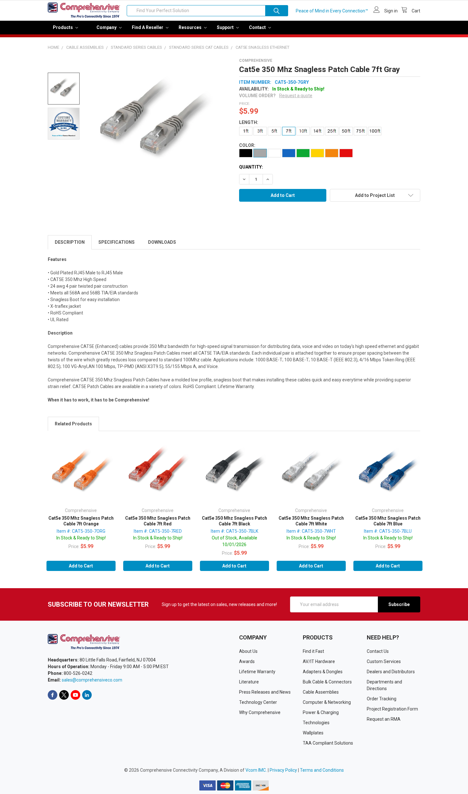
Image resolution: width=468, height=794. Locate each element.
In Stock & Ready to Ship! (81, 537)
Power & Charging (321, 712)
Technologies (316, 722)
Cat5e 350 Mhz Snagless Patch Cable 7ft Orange (81, 521)
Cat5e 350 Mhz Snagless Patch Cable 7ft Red (157, 521)
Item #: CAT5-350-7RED (158, 531)
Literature (249, 681)
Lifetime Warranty (257, 671)
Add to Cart (81, 565)
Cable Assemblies (321, 692)
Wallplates (313, 732)
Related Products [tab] (73, 423)
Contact (258, 27)
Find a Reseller (148, 27)
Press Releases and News (265, 692)
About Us (248, 651)
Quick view (81, 473)
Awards (247, 661)
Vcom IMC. (256, 770)
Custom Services (384, 661)
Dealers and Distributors (391, 671)
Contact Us (378, 651)
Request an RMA (384, 719)
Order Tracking (381, 698)
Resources (190, 27)
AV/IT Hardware (319, 661)
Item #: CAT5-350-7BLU (388, 531)
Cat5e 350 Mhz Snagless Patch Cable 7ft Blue (388, 521)
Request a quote (295, 95)
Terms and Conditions (322, 770)
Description (70, 242)
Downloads (162, 242)
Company (106, 27)
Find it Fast (313, 651)
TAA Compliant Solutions (328, 743)
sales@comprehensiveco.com (92, 679)
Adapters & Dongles (323, 671)
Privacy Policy (283, 770)
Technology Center (258, 702)
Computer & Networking (327, 702)
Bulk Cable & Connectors (327, 681)
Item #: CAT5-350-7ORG (81, 531)
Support (226, 27)
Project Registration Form (392, 708)
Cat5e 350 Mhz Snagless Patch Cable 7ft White (311, 521)
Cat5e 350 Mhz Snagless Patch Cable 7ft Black (234, 521)
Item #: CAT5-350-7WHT (311, 531)
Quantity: (251, 167)
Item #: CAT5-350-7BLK (234, 531)
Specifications (116, 242)
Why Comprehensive (259, 712)
